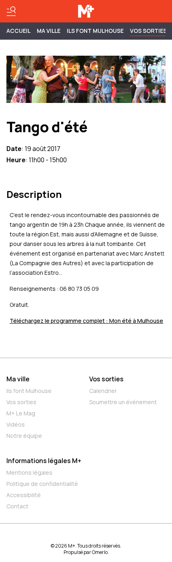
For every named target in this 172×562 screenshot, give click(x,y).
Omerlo (100, 552)
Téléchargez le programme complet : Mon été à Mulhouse (86, 320)
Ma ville (18, 379)
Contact (17, 506)
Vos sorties (148, 30)
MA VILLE (48, 30)
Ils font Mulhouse (29, 391)
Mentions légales (29, 472)
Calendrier (103, 391)
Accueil (18, 30)
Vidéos (15, 424)
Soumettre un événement (123, 402)
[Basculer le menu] (11, 11)
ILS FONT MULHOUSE (95, 30)
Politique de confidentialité (42, 483)
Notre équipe (24, 435)
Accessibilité (23, 495)
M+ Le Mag (20, 413)
